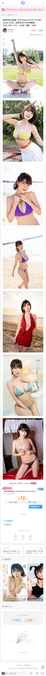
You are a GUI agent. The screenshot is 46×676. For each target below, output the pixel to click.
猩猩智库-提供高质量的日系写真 (28, 668)
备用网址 (27, 665)
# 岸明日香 (7, 524)
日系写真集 (10, 15)
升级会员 (19, 665)
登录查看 (36, 507)
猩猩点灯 (11, 29)
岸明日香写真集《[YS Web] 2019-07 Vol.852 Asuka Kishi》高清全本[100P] (22, 23)
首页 (4, 15)
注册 (30, 620)
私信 (41, 30)
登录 (17, 620)
